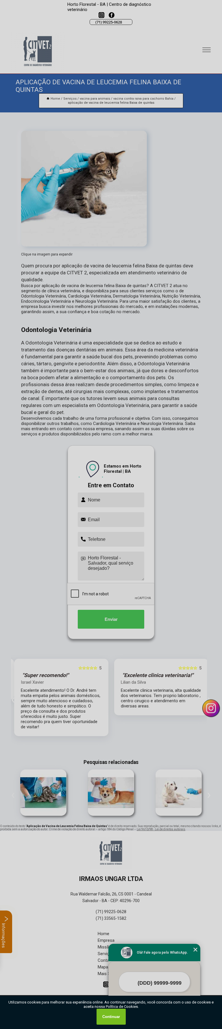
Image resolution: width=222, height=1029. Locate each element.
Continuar (111, 1017)
